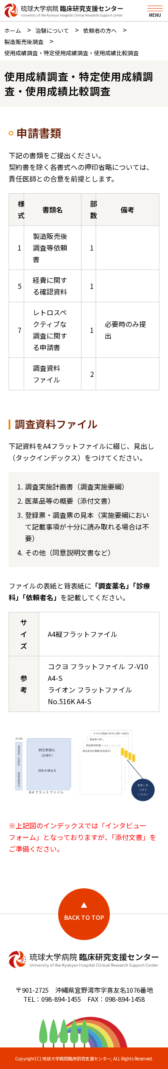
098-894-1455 (61, 998)
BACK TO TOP (84, 917)
